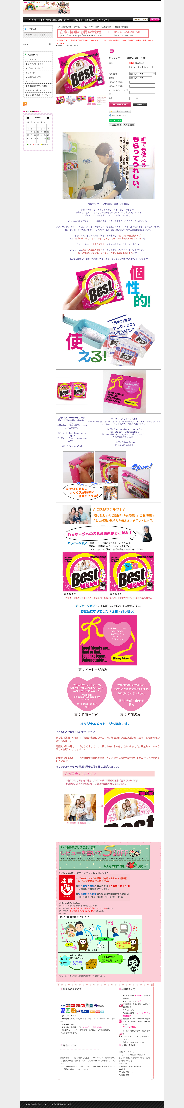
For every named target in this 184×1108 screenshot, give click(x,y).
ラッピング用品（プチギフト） (40, 95)
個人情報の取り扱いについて (37, 1104)
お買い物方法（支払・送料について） (56, 20)
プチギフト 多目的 (71, 45)
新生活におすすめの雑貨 (37, 86)
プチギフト (32, 59)
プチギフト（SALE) (35, 68)
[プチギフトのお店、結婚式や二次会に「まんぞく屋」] (46, 13)
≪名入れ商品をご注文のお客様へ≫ (80, 976)
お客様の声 (89, 20)
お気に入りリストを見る (37, 35)
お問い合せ (77, 20)
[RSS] (25, 105)
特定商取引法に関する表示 (62, 1104)
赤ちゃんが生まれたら (36, 90)
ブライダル (32, 73)
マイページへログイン (140, 19)
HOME (33, 20)
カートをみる (155, 19)
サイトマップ (102, 20)
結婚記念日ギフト (35, 77)
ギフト (30, 82)
